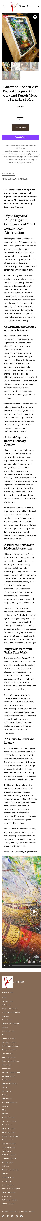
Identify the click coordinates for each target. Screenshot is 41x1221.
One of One (7, 1020)
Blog (4, 1110)
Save (6, 16)
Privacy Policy (27, 1212)
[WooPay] (20, 137)
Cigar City (22, 157)
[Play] (5, 965)
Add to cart (20, 127)
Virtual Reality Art (11, 1072)
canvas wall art (13, 157)
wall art (29, 162)
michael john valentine (23, 159)
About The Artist (9, 1009)
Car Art (5, 1087)
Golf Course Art (9, 1155)
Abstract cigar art (15, 151)
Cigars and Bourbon (10, 1023)
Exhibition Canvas (10, 1136)
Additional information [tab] (15, 179)
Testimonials (7, 1140)
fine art (29, 157)
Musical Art (7, 1091)
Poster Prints (8, 1117)
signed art (22, 162)
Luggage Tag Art (9, 1159)
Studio (5, 1027)
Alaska (5, 1114)
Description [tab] (8, 173)
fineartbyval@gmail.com (26, 852)
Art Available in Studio (21, 145)
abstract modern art (29, 151)
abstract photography (23, 154)
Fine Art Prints (9, 1121)
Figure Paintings (9, 1084)
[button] (35, 17)
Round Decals (7, 1125)
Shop (4, 997)
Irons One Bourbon (10, 1046)
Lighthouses (7, 1151)
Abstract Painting (8, 154)
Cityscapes (7, 1099)
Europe (5, 1095)
